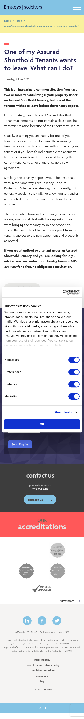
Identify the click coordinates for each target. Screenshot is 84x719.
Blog (21, 20)
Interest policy (42, 659)
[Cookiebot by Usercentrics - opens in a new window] (62, 292)
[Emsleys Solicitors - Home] (23, 7)
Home (9, 20)
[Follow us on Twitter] (56, 620)
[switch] (74, 372)
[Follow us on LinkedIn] (27, 620)
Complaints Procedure (42, 670)
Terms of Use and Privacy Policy (42, 665)
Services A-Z (42, 676)
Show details (63, 412)
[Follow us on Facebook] (42, 620)
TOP (40, 708)
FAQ (42, 681)
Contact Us (36, 500)
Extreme (48, 689)
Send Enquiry (20, 444)
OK (42, 424)
